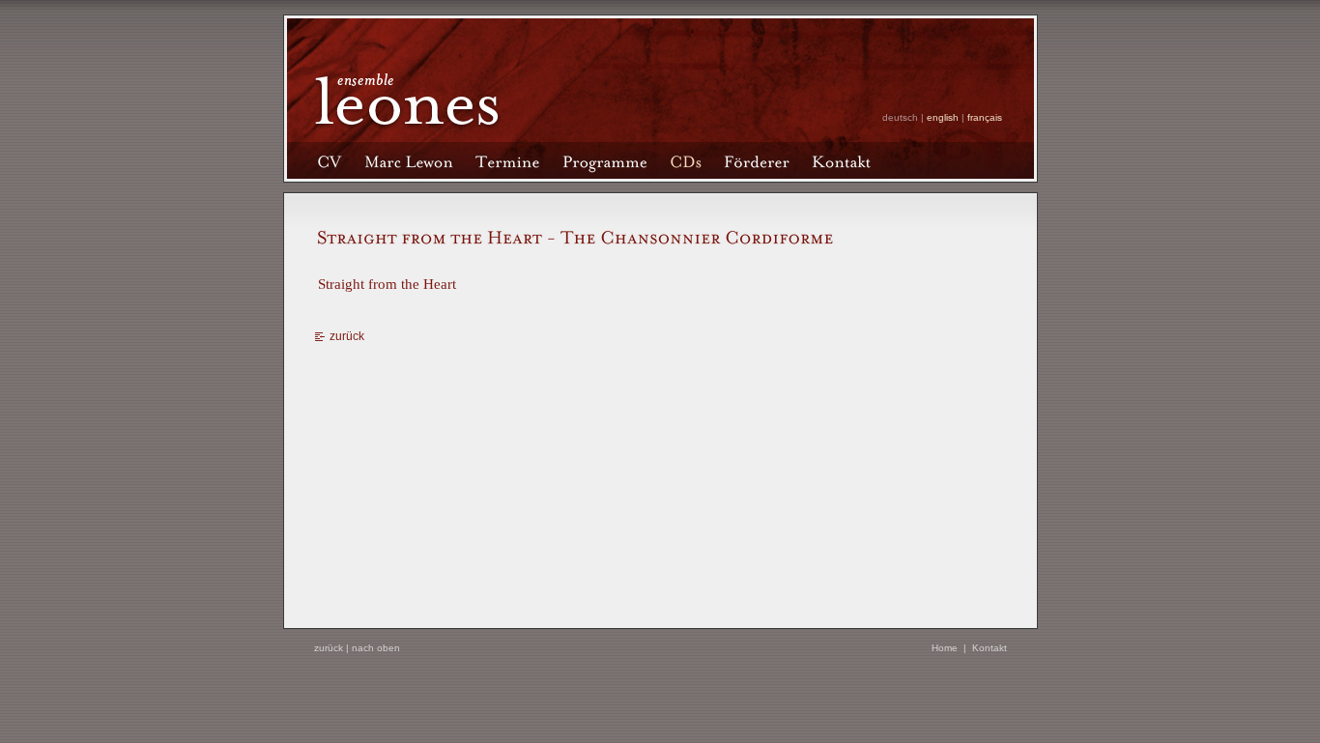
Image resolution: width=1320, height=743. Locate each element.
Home (945, 648)
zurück (347, 336)
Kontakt (989, 648)
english (943, 117)
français (984, 117)
